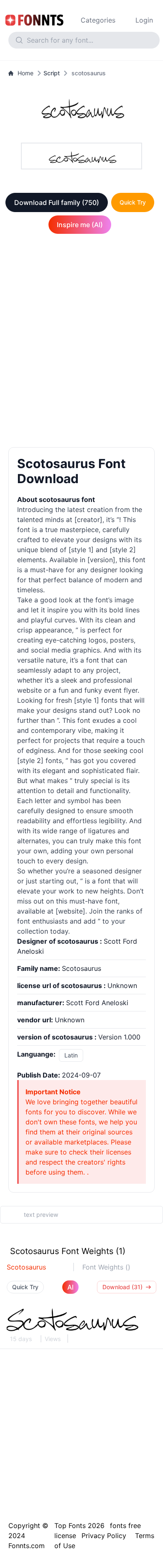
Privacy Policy (104, 1535)
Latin (71, 1055)
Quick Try (133, 202)
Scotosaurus (26, 1267)
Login (144, 20)
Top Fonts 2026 (79, 1525)
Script (51, 73)
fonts (109, 700)
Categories (98, 20)
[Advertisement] (81, 342)
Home (25, 73)
